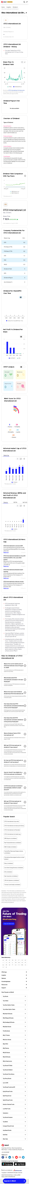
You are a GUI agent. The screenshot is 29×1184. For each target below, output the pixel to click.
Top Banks (5, 1121)
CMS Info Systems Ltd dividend (11, 880)
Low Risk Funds (6, 1108)
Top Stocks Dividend (7, 1069)
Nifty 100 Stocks (6, 1057)
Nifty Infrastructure (7, 1061)
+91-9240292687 (5, 1152)
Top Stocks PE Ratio (7, 1065)
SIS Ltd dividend (8, 872)
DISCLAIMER (17, 1175)
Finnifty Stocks (6, 1031)
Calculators (5, 1113)
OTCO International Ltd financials (12, 830)
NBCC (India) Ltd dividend (10, 847)
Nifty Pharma (6, 1048)
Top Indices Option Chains (9, 1009)
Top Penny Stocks (7, 1078)
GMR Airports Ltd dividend (10, 838)
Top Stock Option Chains (8, 1005)
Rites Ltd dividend (8, 863)
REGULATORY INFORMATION (8, 1176)
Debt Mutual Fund (7, 1095)
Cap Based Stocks (7, 1130)
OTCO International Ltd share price (16, 90)
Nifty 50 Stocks (6, 1052)
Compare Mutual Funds (8, 1126)
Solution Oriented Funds (8, 1104)
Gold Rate (5, 1134)
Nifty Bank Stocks (7, 1026)
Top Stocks (5, 996)
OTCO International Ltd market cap (12, 834)
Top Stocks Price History (8, 1074)
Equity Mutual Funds (7, 1091)
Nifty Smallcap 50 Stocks (8, 1022)
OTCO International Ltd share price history (14, 825)
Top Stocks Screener (8, 1117)
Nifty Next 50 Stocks (7, 1013)
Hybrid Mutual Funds (8, 1100)
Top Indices (5, 1000)
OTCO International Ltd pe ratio (11, 821)
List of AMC (5, 1082)
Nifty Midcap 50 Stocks (8, 1018)
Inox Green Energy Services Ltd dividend (13, 867)
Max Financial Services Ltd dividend (12, 842)
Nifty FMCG (5, 1044)
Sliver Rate (5, 1139)
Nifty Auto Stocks (7, 1039)
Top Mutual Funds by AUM (9, 1087)
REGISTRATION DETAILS (7, 1175)
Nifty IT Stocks (6, 1035)
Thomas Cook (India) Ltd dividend (12, 884)
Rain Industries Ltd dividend (11, 876)
